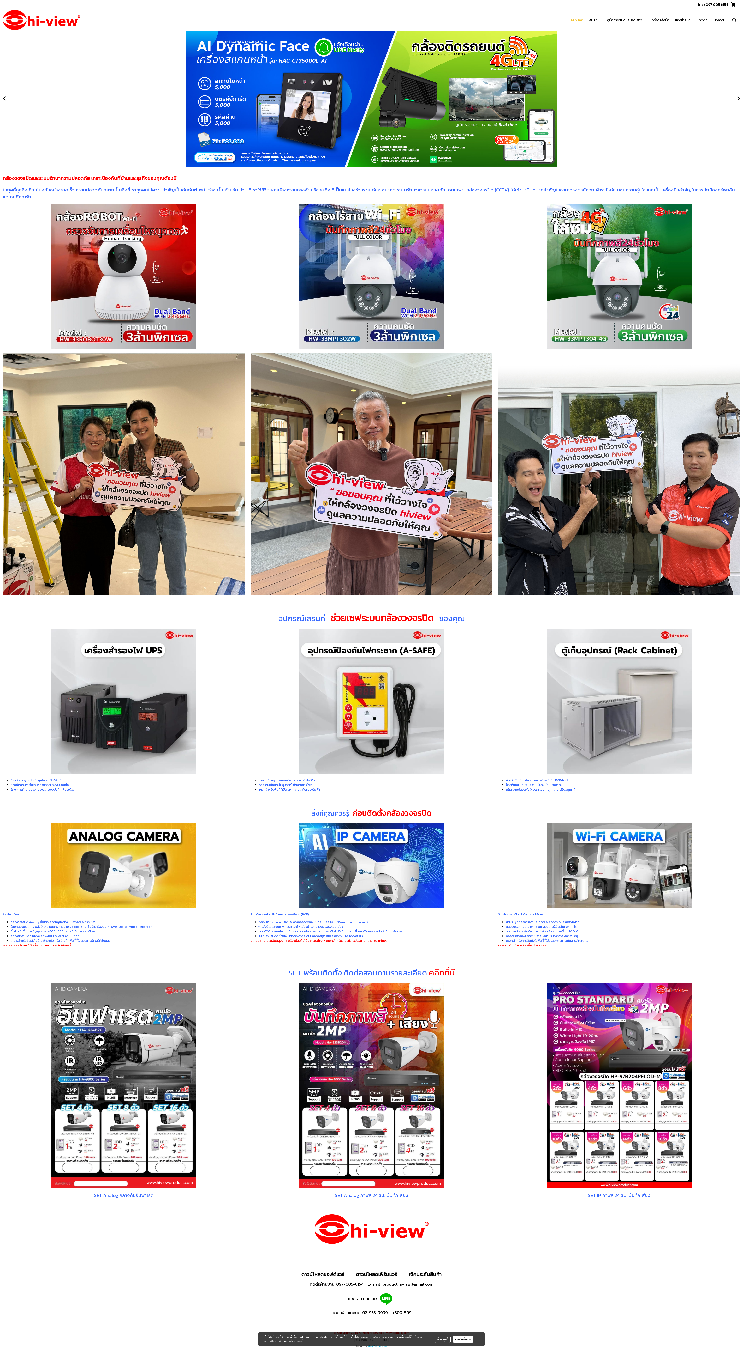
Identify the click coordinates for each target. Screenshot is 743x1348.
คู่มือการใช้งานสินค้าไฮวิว (625, 20)
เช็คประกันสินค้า (425, 1274)
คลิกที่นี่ (442, 972)
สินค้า (593, 20)
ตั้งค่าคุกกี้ (442, 1339)
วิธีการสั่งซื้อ (660, 20)
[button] (734, 20)
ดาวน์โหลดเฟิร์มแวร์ (377, 1274)
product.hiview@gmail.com (408, 1284)
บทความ (719, 20)
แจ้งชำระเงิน (683, 20)
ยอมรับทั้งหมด (463, 1339)
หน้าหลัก (577, 20)
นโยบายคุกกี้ (296, 1341)
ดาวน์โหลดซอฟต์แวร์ (322, 1274)
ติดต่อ (703, 20)
